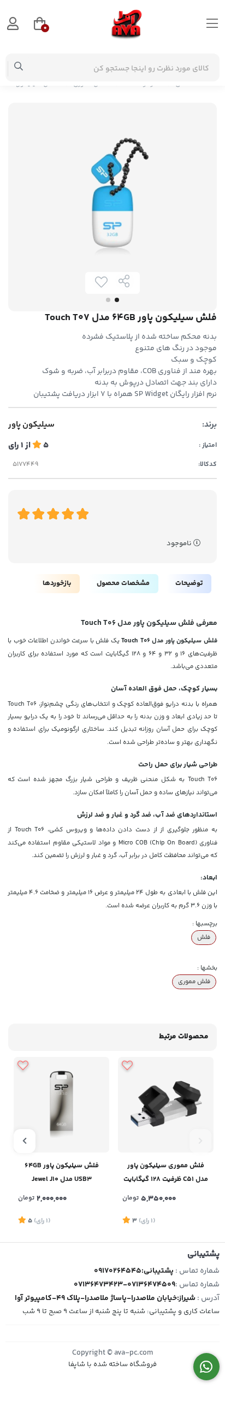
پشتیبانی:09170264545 (134, 1271)
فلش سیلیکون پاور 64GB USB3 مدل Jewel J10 (62, 1172)
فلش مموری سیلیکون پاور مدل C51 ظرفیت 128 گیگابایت (165, 1172)
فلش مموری (194, 981)
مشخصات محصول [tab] (123, 583)
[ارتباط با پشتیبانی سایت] (206, 1367)
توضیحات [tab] (189, 583)
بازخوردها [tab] (57, 583)
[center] (19, 67)
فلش (203, 937)
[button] (200, 1141)
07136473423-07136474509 (124, 1285)
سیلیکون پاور (31, 425)
